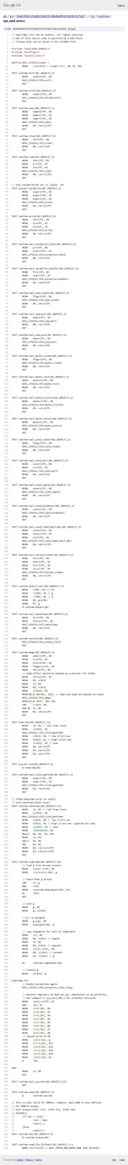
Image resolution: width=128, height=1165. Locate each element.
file (71, 28)
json (122, 1159)
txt (114, 1159)
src (93, 16)
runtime (104, 16)
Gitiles (20, 1159)
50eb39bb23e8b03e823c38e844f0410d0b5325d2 (50, 16)
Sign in (121, 5)
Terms (38, 1159)
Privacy (29, 1159)
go (5, 16)
